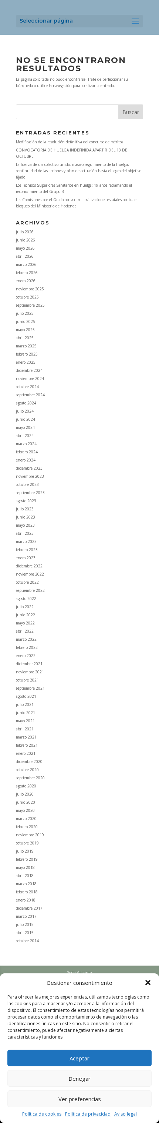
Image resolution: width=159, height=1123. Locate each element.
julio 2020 (25, 794)
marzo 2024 (26, 443)
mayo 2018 (25, 867)
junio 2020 (25, 802)
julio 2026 (25, 231)
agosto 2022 (26, 598)
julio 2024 (25, 411)
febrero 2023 (27, 549)
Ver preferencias (79, 1099)
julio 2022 (25, 606)
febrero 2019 (27, 859)
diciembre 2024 (29, 370)
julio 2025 (25, 313)
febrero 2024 (27, 451)
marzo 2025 (26, 346)
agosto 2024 (26, 403)
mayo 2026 (25, 248)
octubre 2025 (27, 297)
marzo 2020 (26, 818)
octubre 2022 (27, 582)
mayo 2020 (25, 810)
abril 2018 (25, 875)
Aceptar (79, 1058)
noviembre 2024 (30, 378)
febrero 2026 (27, 272)
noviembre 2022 (30, 574)
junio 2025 (25, 321)
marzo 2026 (26, 264)
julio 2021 (25, 704)
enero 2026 (25, 280)
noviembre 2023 (30, 476)
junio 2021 (25, 712)
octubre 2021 (27, 680)
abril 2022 (25, 631)
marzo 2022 (26, 639)
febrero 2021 (27, 745)
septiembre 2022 (30, 590)
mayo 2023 (25, 525)
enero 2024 (25, 460)
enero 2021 (25, 753)
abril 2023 (25, 533)
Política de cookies (41, 1114)
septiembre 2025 (30, 305)
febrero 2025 (27, 354)
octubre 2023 (27, 484)
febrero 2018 (27, 891)
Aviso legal (125, 1114)
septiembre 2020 (30, 777)
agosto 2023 (26, 500)
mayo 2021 (25, 720)
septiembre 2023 (30, 492)
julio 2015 (25, 924)
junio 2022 (25, 614)
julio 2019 (25, 851)
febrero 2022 (27, 647)
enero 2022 (25, 655)
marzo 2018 (26, 883)
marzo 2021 (26, 737)
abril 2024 (25, 435)
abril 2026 (25, 256)
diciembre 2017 (29, 908)
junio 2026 (25, 240)
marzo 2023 (26, 541)
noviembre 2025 (30, 288)
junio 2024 (25, 419)
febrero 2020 (27, 826)
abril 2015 (25, 932)
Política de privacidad (88, 1114)
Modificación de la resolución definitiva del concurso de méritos (69, 141)
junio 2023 (25, 517)
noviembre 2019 (30, 834)
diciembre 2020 (29, 761)
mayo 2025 (25, 329)
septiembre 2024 (30, 394)
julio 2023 (25, 508)
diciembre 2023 (29, 468)
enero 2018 (25, 900)
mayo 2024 (25, 427)
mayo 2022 (25, 623)
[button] (148, 982)
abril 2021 (25, 729)
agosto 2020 (26, 786)
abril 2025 (25, 337)
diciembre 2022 (29, 566)
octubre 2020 (27, 769)
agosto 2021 (26, 696)
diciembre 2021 (29, 663)
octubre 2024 (27, 386)
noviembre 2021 (30, 671)
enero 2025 (25, 362)
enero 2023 (25, 557)
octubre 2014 (27, 940)
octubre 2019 (27, 843)
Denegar (79, 1078)
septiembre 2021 (30, 688)
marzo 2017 (26, 916)
